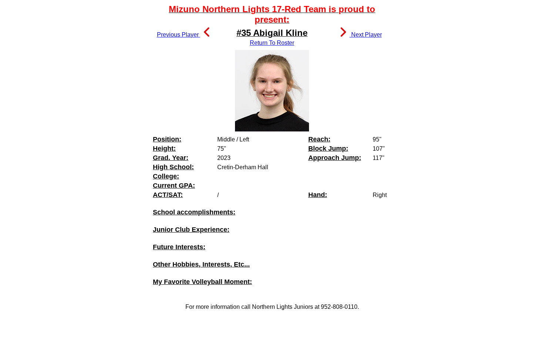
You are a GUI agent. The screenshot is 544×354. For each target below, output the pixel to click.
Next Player (366, 34)
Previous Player (178, 34)
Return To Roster (272, 43)
